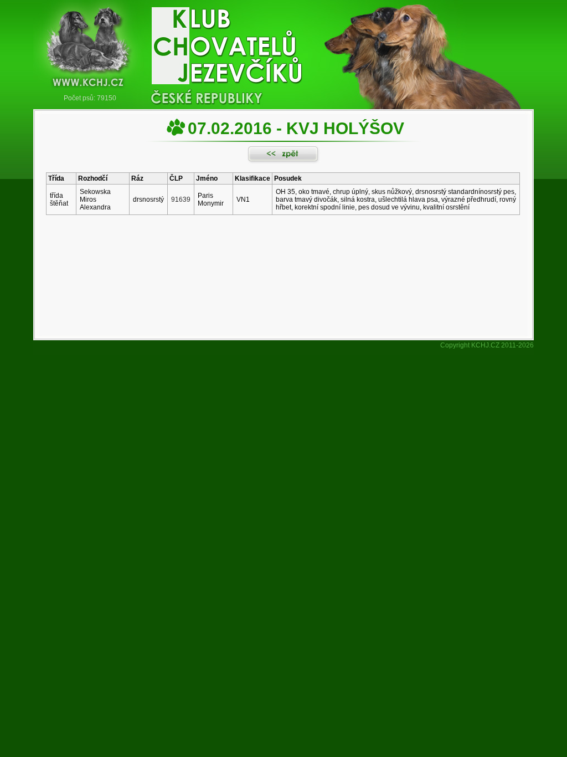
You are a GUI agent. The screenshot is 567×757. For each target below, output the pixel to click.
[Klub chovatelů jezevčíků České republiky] (283, 47)
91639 (180, 199)
